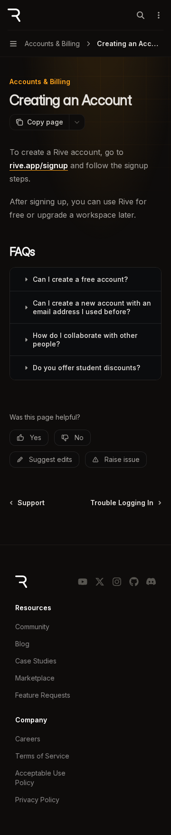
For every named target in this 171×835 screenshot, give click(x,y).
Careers (27, 739)
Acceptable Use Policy (40, 778)
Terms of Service (42, 756)
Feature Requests (42, 695)
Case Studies (36, 661)
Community (32, 627)
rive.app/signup (39, 165)
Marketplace (35, 678)
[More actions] (158, 15)
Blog (22, 644)
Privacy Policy (37, 800)
